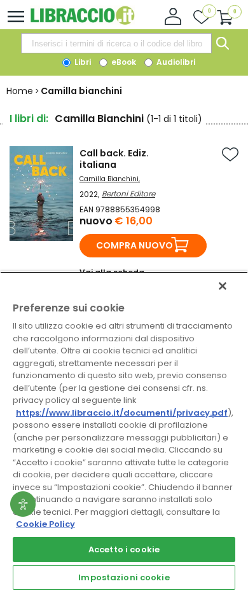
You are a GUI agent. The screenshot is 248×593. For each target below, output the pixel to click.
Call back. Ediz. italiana (114, 159)
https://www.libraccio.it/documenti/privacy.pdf (122, 413)
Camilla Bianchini (109, 179)
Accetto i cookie (124, 549)
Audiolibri (175, 62)
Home (19, 91)
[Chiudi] (222, 286)
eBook (122, 62)
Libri (81, 62)
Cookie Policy (45, 524)
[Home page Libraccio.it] (82, 22)
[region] (124, 432)
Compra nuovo (134, 245)
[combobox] (116, 43)
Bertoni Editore (128, 193)
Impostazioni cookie (123, 577)
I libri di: (29, 118)
